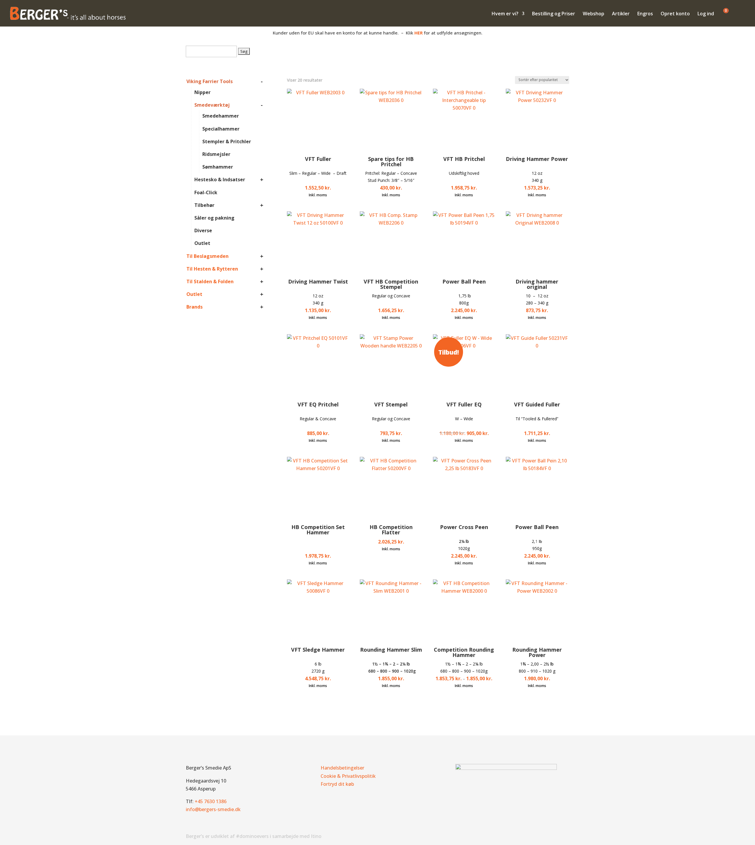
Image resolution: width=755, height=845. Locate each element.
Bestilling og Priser (553, 14)
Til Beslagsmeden (207, 256)
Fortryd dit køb (337, 784)
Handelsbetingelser (342, 768)
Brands (194, 307)
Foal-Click (205, 192)
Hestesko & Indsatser (219, 179)
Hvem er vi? (505, 14)
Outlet (202, 243)
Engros (645, 14)
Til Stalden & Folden (210, 281)
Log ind (705, 14)
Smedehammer (220, 116)
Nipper (202, 92)
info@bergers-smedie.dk (213, 809)
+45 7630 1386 (210, 801)
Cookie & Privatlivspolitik (348, 776)
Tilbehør (204, 205)
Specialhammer (220, 129)
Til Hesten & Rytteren (212, 269)
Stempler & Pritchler (226, 141)
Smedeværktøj (212, 105)
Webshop (593, 14)
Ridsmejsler (216, 154)
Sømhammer (217, 167)
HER (418, 33)
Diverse (203, 230)
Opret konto (675, 14)
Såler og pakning (214, 218)
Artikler (621, 14)
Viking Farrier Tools (209, 81)
